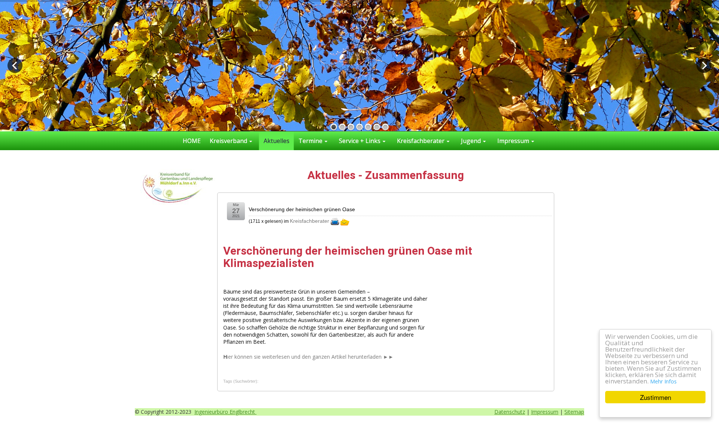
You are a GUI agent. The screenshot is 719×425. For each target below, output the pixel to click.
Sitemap (574, 411)
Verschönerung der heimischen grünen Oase (302, 209)
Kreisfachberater (309, 221)
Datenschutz (509, 411)
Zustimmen (655, 397)
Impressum (544, 411)
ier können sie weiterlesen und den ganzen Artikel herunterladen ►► (310, 356)
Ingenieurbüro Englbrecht (225, 411)
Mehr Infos (663, 381)
